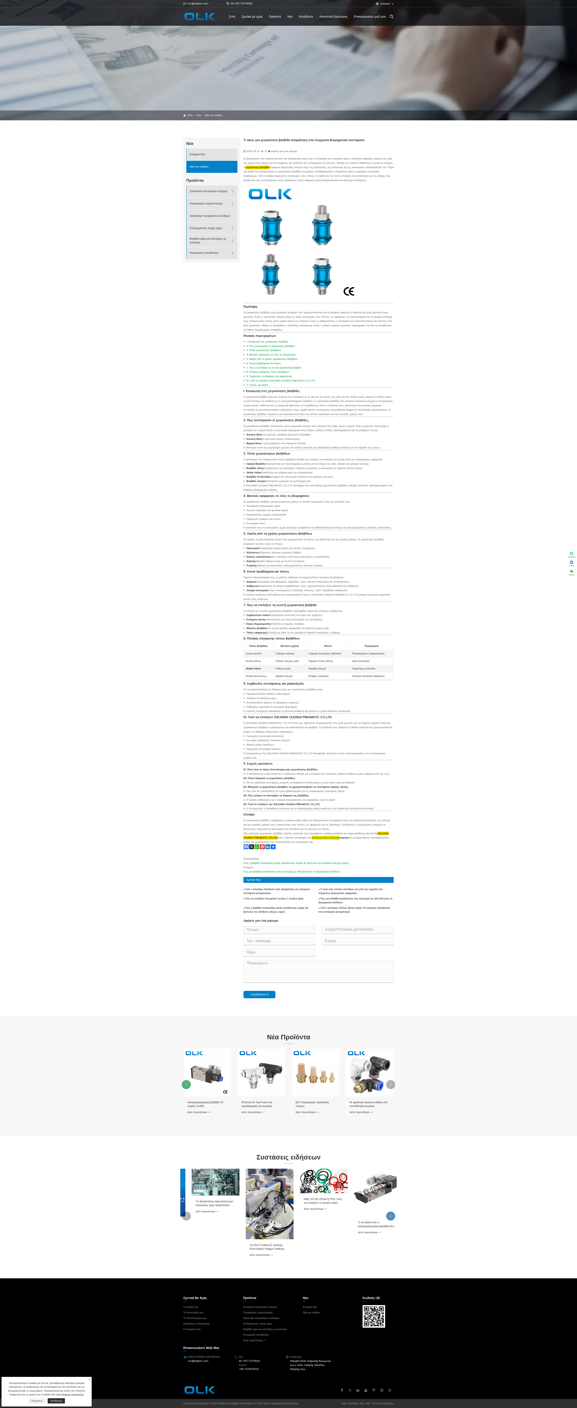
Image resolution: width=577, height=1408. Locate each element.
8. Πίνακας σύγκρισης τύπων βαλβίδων (267, 372)
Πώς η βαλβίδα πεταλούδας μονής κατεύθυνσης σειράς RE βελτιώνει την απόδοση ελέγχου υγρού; (296, 863)
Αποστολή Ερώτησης (333, 16)
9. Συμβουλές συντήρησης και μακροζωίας (269, 376)
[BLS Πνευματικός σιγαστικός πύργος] (315, 1072)
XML (367, 1403)
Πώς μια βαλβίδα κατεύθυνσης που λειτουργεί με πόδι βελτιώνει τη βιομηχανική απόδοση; (291, 872)
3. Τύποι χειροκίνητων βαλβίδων (263, 350)
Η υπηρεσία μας (192, 1329)
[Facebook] (342, 1390)
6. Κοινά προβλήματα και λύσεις (263, 363)
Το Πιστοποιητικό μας (194, 1318)
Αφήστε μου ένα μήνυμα (284, 151)
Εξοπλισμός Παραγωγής (196, 1324)
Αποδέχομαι (56, 1401)
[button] (186, 1084)
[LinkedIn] (358, 1390)
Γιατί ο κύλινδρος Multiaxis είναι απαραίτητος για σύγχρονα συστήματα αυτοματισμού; (276, 891)
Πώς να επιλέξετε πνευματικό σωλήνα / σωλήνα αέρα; (274, 899)
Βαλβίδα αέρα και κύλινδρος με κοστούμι (208, 240)
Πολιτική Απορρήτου (383, 1403)
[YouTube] (366, 1390)
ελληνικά (385, 4)
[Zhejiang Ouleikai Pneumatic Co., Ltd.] (199, 16)
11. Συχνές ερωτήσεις (257, 385)
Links (344, 1403)
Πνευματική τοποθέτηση (204, 253)
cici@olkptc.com (195, 4)
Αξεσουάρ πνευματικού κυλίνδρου (210, 216)
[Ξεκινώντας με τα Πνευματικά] (370, 1187)
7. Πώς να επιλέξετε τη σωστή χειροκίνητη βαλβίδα (273, 368)
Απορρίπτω (36, 1401)
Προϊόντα (275, 16)
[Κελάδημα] (350, 1390)
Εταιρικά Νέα (197, 154)
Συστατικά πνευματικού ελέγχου (208, 191)
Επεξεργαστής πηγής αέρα (206, 228)
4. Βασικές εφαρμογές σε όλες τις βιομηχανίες (271, 355)
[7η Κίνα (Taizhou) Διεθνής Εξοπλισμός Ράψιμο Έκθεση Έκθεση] (207, 1204)
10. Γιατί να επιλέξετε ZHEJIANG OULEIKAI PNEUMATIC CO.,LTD (280, 381)
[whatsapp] (390, 1390)
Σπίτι (232, 16)
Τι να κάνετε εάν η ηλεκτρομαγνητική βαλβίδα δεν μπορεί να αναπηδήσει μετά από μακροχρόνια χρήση (315, 1224)
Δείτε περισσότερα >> (199, 1112)
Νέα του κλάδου (213, 115)
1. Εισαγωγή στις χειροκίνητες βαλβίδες (267, 342)
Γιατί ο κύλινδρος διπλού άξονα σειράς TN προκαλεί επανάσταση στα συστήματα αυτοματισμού (354, 910)
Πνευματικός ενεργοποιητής (206, 204)
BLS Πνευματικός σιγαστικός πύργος (312, 1104)
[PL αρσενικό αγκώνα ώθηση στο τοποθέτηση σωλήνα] (370, 1072)
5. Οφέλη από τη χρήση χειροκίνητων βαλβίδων (272, 359)
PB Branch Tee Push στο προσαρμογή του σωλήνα (256, 1104)
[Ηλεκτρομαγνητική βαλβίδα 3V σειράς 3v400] (207, 1072)
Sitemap (353, 1403)
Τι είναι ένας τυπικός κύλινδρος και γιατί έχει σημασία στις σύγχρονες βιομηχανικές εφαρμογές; (351, 891)
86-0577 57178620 (239, 4)
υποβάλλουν (259, 994)
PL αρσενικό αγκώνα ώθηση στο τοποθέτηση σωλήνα (369, 1104)
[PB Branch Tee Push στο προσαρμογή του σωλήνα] (261, 1072)
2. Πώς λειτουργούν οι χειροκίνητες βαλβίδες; (270, 346)
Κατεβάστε (306, 16)
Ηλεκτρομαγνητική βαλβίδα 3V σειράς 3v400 (205, 1104)
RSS (362, 1403)
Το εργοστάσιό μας (193, 1313)
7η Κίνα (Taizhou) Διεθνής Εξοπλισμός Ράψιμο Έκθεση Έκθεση (204, 1247)
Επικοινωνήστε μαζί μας (370, 16)
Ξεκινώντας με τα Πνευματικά (367, 1210)
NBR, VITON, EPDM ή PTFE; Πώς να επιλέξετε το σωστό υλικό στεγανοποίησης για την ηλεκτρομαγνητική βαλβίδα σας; (260, 1201)
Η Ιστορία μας (190, 1307)
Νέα (290, 16)
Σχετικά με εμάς (252, 16)
